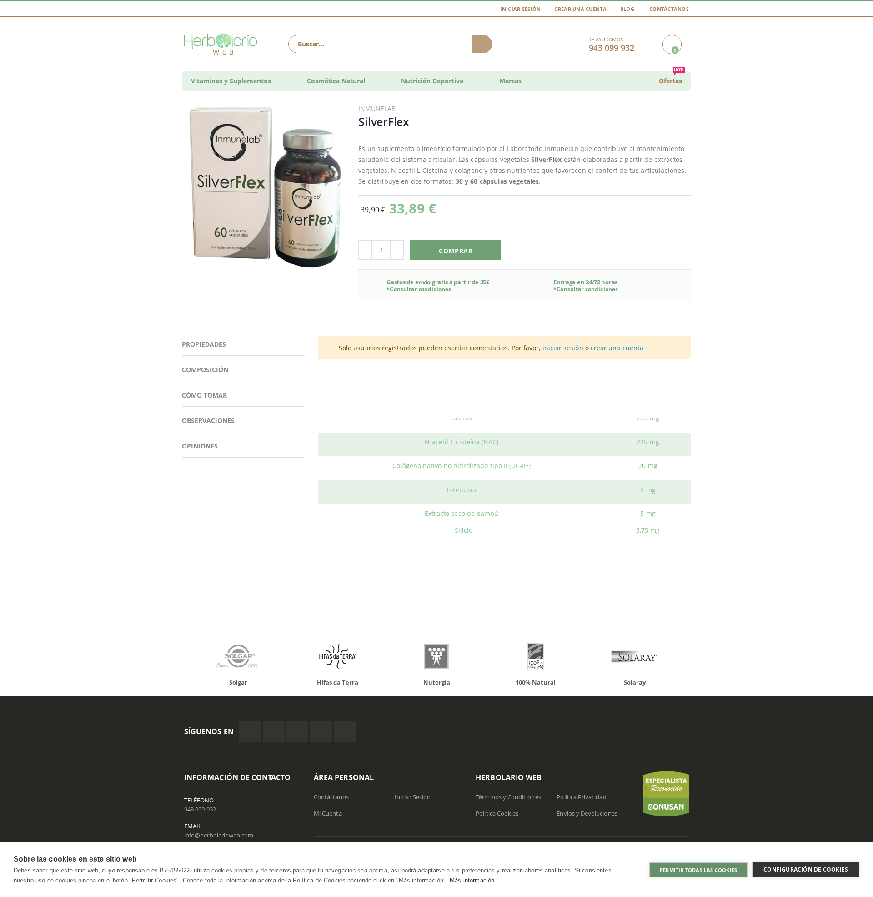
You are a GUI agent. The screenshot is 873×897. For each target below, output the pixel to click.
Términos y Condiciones (508, 797)
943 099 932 (200, 809)
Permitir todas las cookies (698, 870)
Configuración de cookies (805, 869)
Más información (472, 880)
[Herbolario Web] (222, 44)
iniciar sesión (562, 347)
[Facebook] (250, 731)
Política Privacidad (581, 797)
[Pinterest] (321, 731)
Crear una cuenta (580, 8)
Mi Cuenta (328, 813)
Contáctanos (669, 8)
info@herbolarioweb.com (218, 835)
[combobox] (390, 44)
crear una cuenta (617, 347)
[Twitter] (274, 731)
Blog (627, 8)
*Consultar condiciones (418, 289)
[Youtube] (345, 731)
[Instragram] (297, 731)
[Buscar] (482, 44)
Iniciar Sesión (520, 8)
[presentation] (177, 659)
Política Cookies (497, 813)
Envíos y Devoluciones (587, 813)
